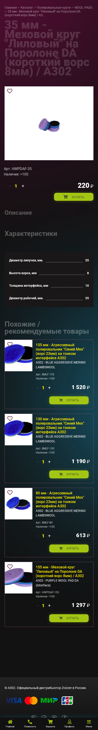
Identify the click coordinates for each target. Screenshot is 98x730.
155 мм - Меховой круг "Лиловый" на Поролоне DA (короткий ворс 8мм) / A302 (60, 571)
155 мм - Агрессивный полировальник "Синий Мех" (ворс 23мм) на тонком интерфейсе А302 (60, 351)
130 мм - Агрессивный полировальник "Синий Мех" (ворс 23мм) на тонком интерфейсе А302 (60, 425)
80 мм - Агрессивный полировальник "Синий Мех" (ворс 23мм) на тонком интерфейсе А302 (60, 499)
